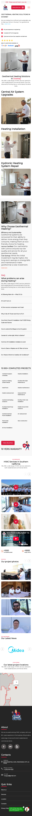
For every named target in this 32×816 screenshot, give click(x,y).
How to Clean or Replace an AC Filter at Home (14, 348)
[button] (29, 474)
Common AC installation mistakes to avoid (13, 342)
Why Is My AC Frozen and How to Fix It (12, 314)
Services (3, 794)
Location (3, 799)
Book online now (17, 7)
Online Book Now (8, 443)
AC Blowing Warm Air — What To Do (11, 294)
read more (7, 24)
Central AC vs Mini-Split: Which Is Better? (13, 335)
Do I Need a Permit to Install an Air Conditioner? (15, 355)
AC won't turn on (6, 301)
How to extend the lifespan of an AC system (14, 329)
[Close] (16, 682)
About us (3, 790)
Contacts (3, 803)
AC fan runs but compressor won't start (12, 307)
